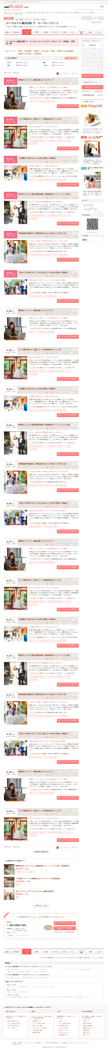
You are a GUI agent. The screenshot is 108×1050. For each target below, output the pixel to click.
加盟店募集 (65, 1042)
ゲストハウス (30, 987)
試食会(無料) (28, 51)
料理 (36, 32)
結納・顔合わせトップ (13, 1021)
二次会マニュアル (63, 1030)
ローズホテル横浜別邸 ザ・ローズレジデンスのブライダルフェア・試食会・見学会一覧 (71, 957)
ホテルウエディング (13, 987)
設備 (46, 32)
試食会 (20, 51)
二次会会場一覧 (62, 1035)
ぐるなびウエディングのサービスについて (79, 1042)
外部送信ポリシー (40, 1042)
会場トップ (8, 32)
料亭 (51, 987)
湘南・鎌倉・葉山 (31, 977)
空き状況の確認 (69, 932)
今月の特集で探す (38, 1030)
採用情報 (48, 1042)
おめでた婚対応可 (78, 997)
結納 (84, 1023)
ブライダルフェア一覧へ (66, 923)
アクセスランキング (63, 1032)
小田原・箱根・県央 (42, 977)
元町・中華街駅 (41, 20)
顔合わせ (89, 1023)
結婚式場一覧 (36, 1032)
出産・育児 (86, 1032)
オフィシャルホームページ (23, 935)
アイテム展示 (44, 51)
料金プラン (17, 32)
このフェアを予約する (68, 106)
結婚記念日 (86, 1030)
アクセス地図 (81, 32)
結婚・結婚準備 (87, 1025)
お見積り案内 (37, 53)
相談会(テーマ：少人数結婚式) (65, 51)
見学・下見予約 (66, 928)
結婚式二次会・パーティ (90, 1028)
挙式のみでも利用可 (67, 997)
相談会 (53, 51)
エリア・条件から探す (13, 1023)
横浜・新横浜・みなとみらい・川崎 (26, 20)
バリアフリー (88, 997)
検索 (102, 6)
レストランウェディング (42, 987)
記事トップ (86, 1021)
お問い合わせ (58, 932)
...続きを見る (63, 95)
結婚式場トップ (37, 1021)
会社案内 (14, 1042)
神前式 (9, 992)
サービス (55, 32)
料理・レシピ (87, 1035)
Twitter (86, 240)
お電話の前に (11, 935)
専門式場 (22, 987)
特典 (90, 32)
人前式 (20, 992)
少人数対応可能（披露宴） (15, 997)
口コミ (99, 32)
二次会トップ (61, 1021)
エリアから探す (100, 9)
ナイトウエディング (41, 997)
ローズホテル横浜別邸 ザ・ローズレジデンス (32, 23)
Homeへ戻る (79, 9)
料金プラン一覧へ (42, 905)
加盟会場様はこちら (56, 1042)
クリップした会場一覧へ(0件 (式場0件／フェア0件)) (90, 209)
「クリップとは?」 (97, 212)
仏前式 (25, 992)
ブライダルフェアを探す (40, 1028)
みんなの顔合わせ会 (13, 1025)
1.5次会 (26, 997)
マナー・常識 (11, 1028)
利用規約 (20, 1042)
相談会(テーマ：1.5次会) (24, 53)
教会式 (15, 992)
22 (73, 73)
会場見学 (36, 51)
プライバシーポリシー (28, 1042)
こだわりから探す (63, 1028)
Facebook (84, 240)
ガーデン (31, 997)
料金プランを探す (38, 1025)
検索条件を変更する (41, 851)
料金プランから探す (89, 9)
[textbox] (88, 6)
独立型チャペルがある (54, 997)
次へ (76, 73)
